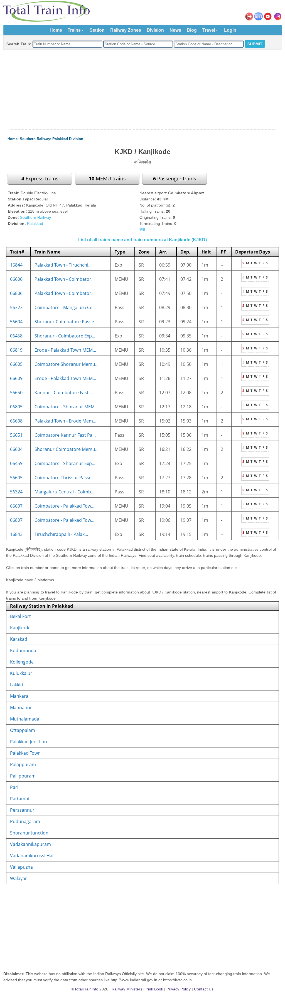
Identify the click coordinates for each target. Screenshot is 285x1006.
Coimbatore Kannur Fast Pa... (65, 435)
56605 (16, 478)
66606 (16, 279)
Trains (74, 30)
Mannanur (21, 707)
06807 (16, 520)
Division (155, 30)
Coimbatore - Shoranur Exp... (65, 463)
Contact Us (203, 989)
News (175, 30)
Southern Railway (35, 139)
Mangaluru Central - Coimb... (64, 492)
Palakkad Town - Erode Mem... (65, 421)
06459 (16, 463)
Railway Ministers (127, 989)
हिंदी (142, 229)
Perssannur (22, 810)
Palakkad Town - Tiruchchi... (63, 265)
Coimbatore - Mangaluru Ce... (65, 307)
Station (97, 30)
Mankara (19, 696)
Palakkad (35, 223)
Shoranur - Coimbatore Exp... (65, 336)
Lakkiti (16, 685)
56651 (16, 435)
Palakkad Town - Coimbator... (65, 279)
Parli (14, 787)
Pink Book (154, 989)
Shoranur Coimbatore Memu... (67, 449)
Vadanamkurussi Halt (32, 856)
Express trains (39, 178)
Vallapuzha (21, 867)
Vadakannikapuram (30, 844)
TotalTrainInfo (86, 989)
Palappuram (23, 764)
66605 (16, 364)
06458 (16, 336)
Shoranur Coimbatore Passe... (66, 322)
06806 (16, 293)
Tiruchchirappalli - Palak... (61, 534)
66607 (16, 506)
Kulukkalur (21, 673)
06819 (16, 350)
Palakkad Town (25, 753)
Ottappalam (22, 730)
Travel (208, 30)
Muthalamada (24, 719)
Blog (192, 30)
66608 (16, 421)
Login (230, 30)
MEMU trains (107, 178)
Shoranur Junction (29, 833)
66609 (16, 378)
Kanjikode (20, 628)
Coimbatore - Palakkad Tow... (64, 506)
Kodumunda (23, 650)
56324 (16, 492)
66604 (16, 449)
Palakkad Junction (28, 742)
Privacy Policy (178, 989)
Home (56, 30)
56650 (16, 392)
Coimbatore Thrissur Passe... (65, 478)
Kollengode (22, 662)
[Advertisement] (142, 90)
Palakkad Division (67, 139)
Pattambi (19, 799)
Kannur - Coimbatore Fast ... (64, 392)
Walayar (18, 878)
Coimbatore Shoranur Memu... (67, 364)
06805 (16, 407)
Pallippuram (23, 776)
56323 (16, 307)
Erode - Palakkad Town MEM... (65, 350)
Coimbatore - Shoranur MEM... (66, 407)
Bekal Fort (20, 616)
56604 (16, 322)
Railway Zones (125, 30)
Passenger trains (174, 178)
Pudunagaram (25, 821)
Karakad (18, 639)
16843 (16, 534)
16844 (16, 265)
